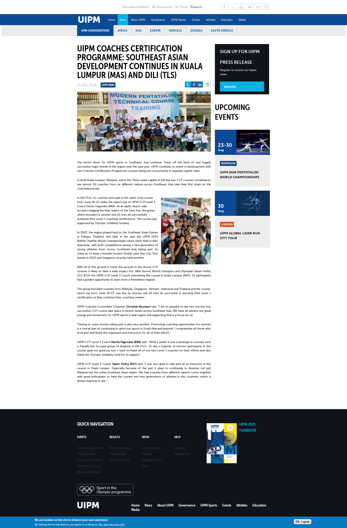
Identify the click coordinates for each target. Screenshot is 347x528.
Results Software (89, 472)
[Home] (88, 507)
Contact (180, 448)
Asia (139, 30)
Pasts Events (86, 454)
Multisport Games (90, 460)
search (197, 7)
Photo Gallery (119, 460)
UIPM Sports (178, 20)
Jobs (145, 466)
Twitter (232, 7)
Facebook (224, 7)
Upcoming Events (90, 448)
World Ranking (120, 448)
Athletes (210, 20)
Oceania (196, 30)
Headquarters (151, 460)
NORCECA (175, 30)
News (123, 20)
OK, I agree (302, 521)
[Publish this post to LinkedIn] (200, 84)
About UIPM (138, 20)
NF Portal (181, 7)
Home (111, 20)
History (147, 454)
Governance (158, 20)
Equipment (182, 454)
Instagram (266, 7)
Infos (145, 437)
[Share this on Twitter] (188, 84)
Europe (155, 30)
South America (222, 30)
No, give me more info (112, 524)
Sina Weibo (257, 7)
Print (208, 84)
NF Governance (162, 7)
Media (242, 20)
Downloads (117, 454)
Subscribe (230, 86)
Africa (122, 30)
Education (227, 20)
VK (249, 7)
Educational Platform (136, 7)
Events (196, 20)
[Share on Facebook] (194, 84)
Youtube (241, 7)
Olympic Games (89, 466)
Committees (151, 448)
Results (114, 437)
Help (177, 437)
